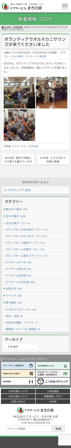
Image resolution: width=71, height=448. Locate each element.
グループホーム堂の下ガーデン (26, 255)
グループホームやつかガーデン (26, 236)
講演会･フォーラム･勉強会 (23, 329)
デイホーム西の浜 (18, 268)
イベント (14, 295)
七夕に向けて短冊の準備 (53, 159)
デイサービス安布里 (35, 56)
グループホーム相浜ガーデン (25, 242)
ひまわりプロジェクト (21, 309)
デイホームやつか (18, 262)
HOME (53, 401)
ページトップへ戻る (35, 442)
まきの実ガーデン (18, 223)
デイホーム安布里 (18, 275)
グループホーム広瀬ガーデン (25, 249)
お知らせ (14, 288)
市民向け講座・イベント (22, 322)
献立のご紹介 (16, 209)
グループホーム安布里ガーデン (26, 229)
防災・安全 (14, 316)
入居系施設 (53, 391)
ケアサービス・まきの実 (25, 146)
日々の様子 (18, 56)
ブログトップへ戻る (19, 190)
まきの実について (18, 396)
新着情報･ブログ (53, 396)
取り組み (14, 302)
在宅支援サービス (18, 391)
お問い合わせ (18, 401)
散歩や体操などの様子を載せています (18, 159)
